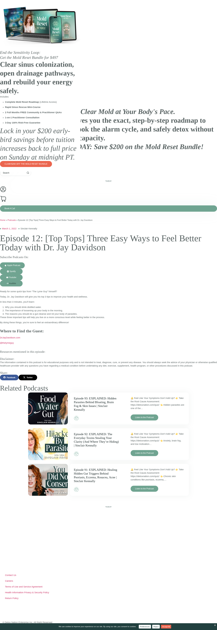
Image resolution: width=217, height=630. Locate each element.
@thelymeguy (7, 343)
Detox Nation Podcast (16, 554)
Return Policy (11, 598)
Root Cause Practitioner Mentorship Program (27, 548)
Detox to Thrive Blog (15, 560)
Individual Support (14, 537)
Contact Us (10, 575)
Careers (9, 581)
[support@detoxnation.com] (5, 610)
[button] (11, 283)
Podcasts (12, 220)
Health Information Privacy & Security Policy (27, 592)
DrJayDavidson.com (10, 337)
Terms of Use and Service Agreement (23, 586)
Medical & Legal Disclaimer (18, 566)
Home (2, 220)
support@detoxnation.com (20, 610)
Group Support (12, 543)
